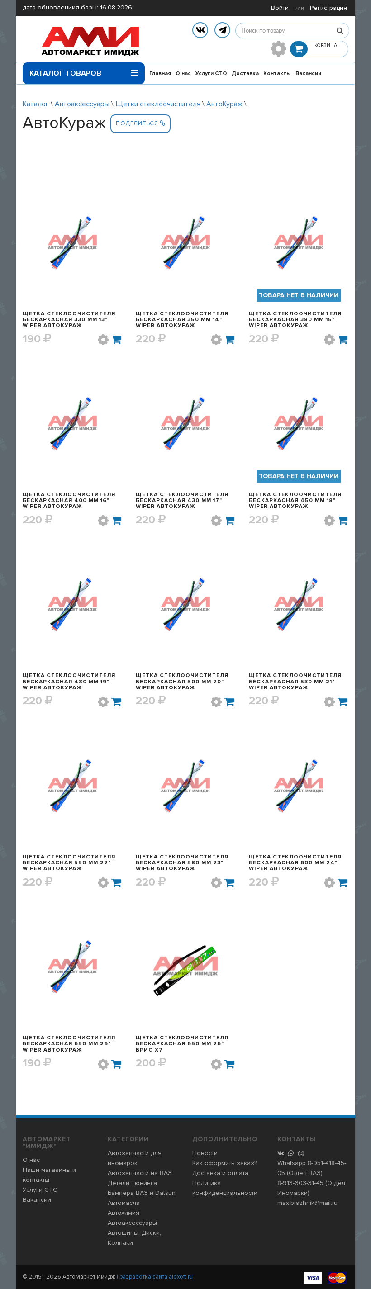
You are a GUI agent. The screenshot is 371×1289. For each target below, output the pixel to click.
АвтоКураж (224, 104)
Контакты (277, 73)
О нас (183, 73)
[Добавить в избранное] (103, 339)
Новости (205, 1153)
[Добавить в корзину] (116, 339)
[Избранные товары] (278, 49)
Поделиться (138, 123)
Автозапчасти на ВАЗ (140, 1173)
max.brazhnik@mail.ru (307, 1203)
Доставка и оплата (220, 1173)
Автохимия (123, 1213)
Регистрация (328, 8)
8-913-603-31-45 (300, 1183)
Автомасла (124, 1203)
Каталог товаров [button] (65, 73)
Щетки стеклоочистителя (157, 104)
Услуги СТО (211, 73)
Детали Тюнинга (132, 1183)
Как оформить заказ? (224, 1163)
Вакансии (308, 73)
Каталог (36, 104)
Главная (160, 73)
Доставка (245, 73)
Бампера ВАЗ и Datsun (142, 1193)
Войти (280, 8)
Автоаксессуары (82, 104)
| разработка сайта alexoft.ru (155, 1276)
